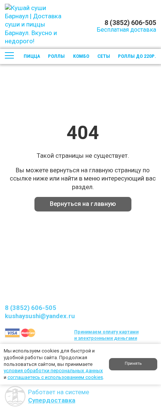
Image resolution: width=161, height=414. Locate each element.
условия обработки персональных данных (53, 370)
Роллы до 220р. (137, 56)
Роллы (56, 56)
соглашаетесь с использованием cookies (55, 377)
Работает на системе (58, 396)
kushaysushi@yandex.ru (40, 316)
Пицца (32, 56)
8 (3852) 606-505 (130, 22)
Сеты (103, 56)
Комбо (81, 56)
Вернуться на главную (83, 203)
